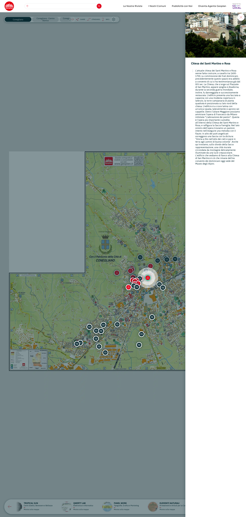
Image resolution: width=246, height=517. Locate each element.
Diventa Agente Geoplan (212, 6)
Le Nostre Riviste (132, 6)
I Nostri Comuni (157, 6)
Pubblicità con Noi (182, 6)
